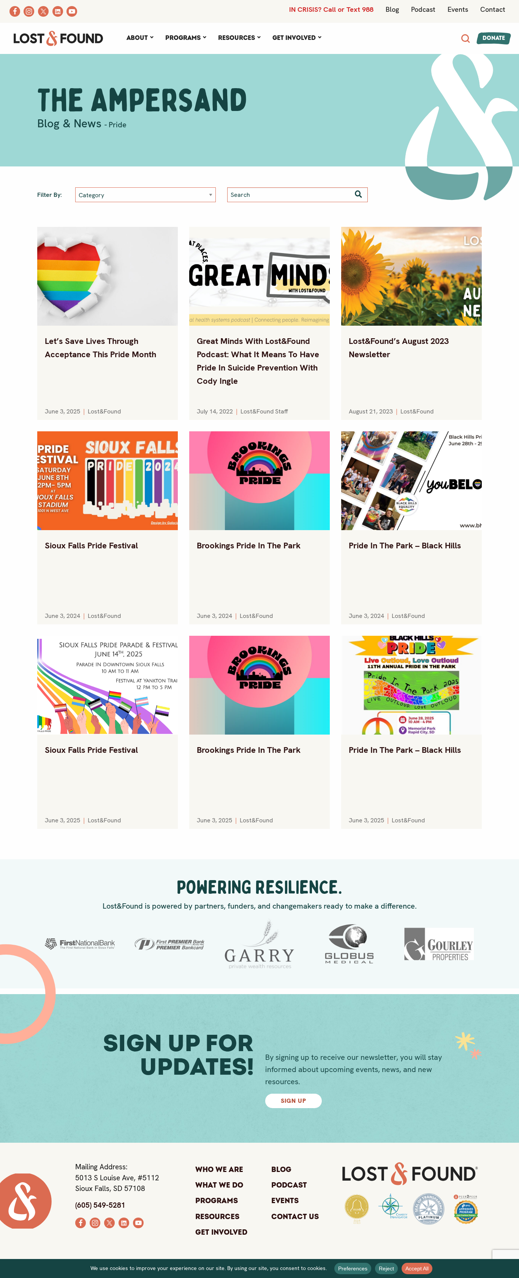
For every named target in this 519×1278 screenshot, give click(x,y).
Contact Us (295, 1216)
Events (458, 9)
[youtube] (138, 1222)
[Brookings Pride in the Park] (259, 480)
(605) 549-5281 (100, 1205)
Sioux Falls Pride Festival (91, 545)
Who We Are (219, 1169)
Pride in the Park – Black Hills (405, 545)
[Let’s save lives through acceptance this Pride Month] (107, 276)
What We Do (219, 1185)
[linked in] (124, 1222)
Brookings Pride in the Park (249, 545)
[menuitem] (139, 38)
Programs (183, 38)
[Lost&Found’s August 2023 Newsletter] (411, 276)
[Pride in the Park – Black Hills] (411, 480)
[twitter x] (109, 1222)
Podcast (423, 9)
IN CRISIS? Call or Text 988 (331, 9)
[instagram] (95, 1222)
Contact (492, 9)
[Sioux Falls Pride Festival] (107, 480)
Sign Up (293, 1101)
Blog (392, 9)
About (137, 38)
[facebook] (80, 1222)
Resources (236, 38)
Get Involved (294, 38)
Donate (494, 38)
